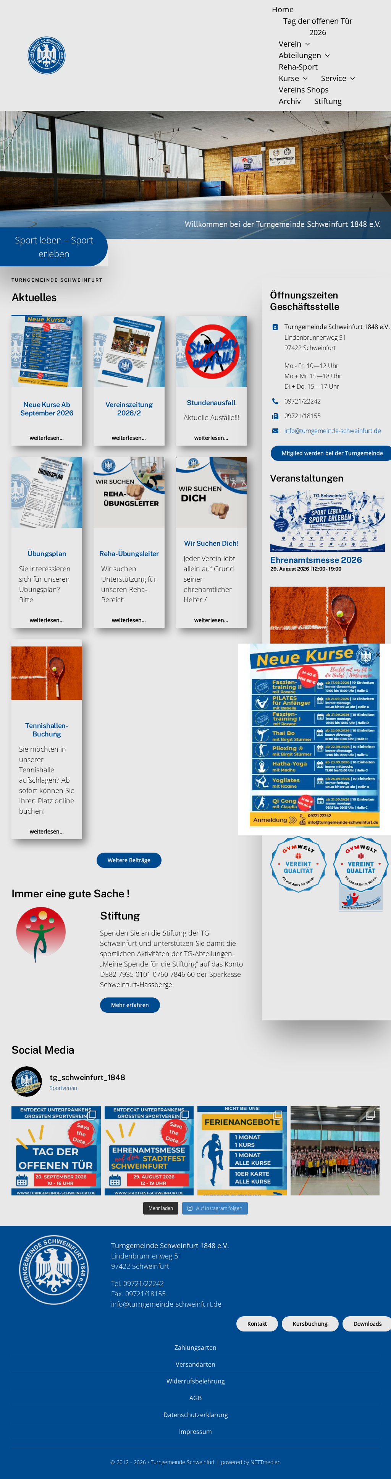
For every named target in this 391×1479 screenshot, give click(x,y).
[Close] (378, 654)
